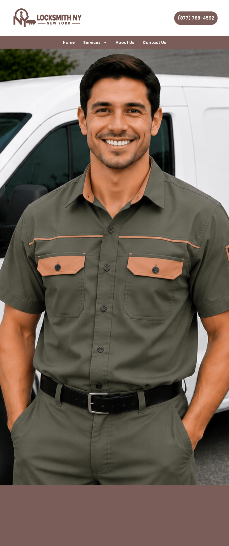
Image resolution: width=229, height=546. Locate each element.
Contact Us (154, 42)
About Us (125, 42)
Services (92, 42)
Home (69, 42)
